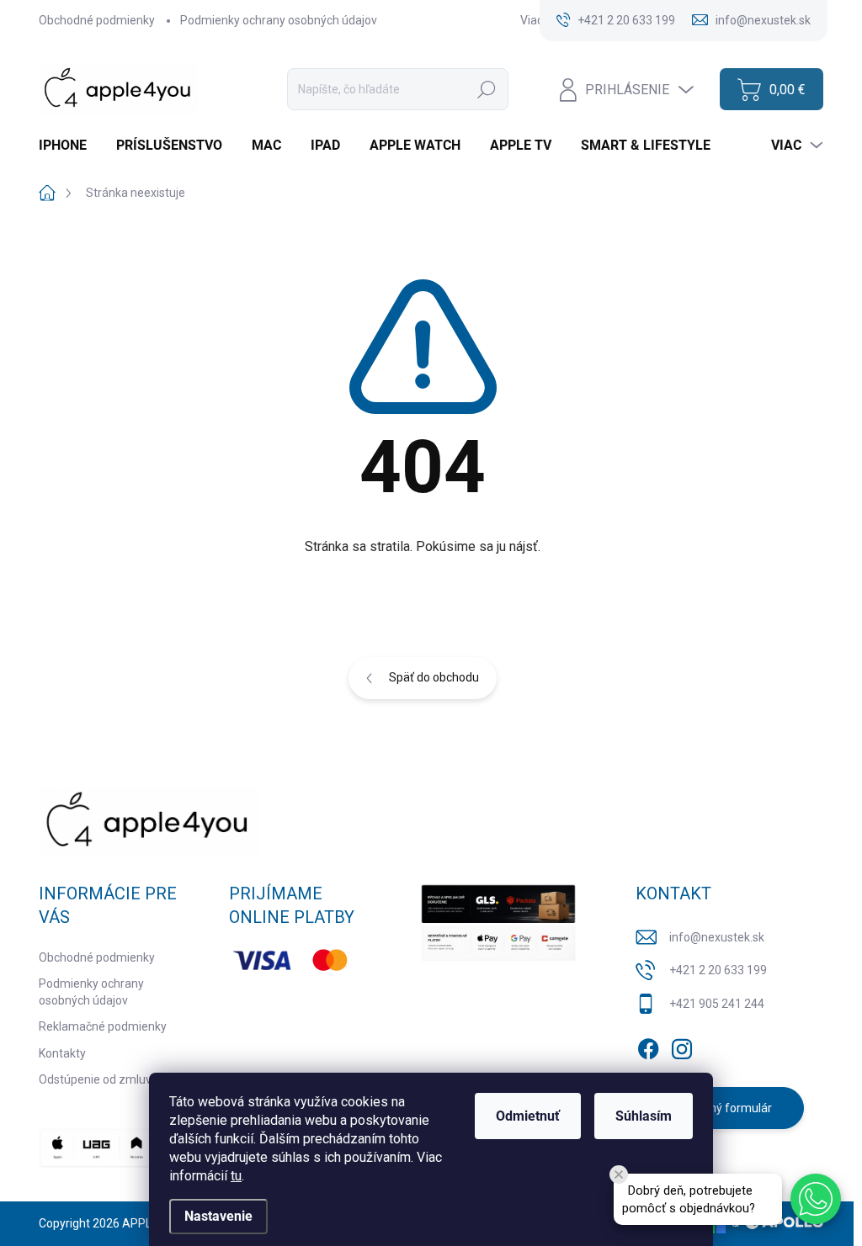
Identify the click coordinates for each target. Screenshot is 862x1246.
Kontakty (62, 1053)
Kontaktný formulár (720, 1108)
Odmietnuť (528, 1116)
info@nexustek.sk (716, 937)
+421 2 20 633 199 (718, 970)
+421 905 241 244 (716, 1003)
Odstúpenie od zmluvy (98, 1079)
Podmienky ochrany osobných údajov (278, 20)
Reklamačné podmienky (103, 1026)
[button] (815, 1199)
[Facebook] (648, 1045)
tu (236, 1176)
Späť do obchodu (434, 677)
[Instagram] (681, 1045)
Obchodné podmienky (97, 20)
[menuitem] (69, 145)
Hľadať (486, 89)
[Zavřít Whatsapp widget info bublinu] (618, 1174)
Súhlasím (643, 1116)
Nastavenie (218, 1216)
